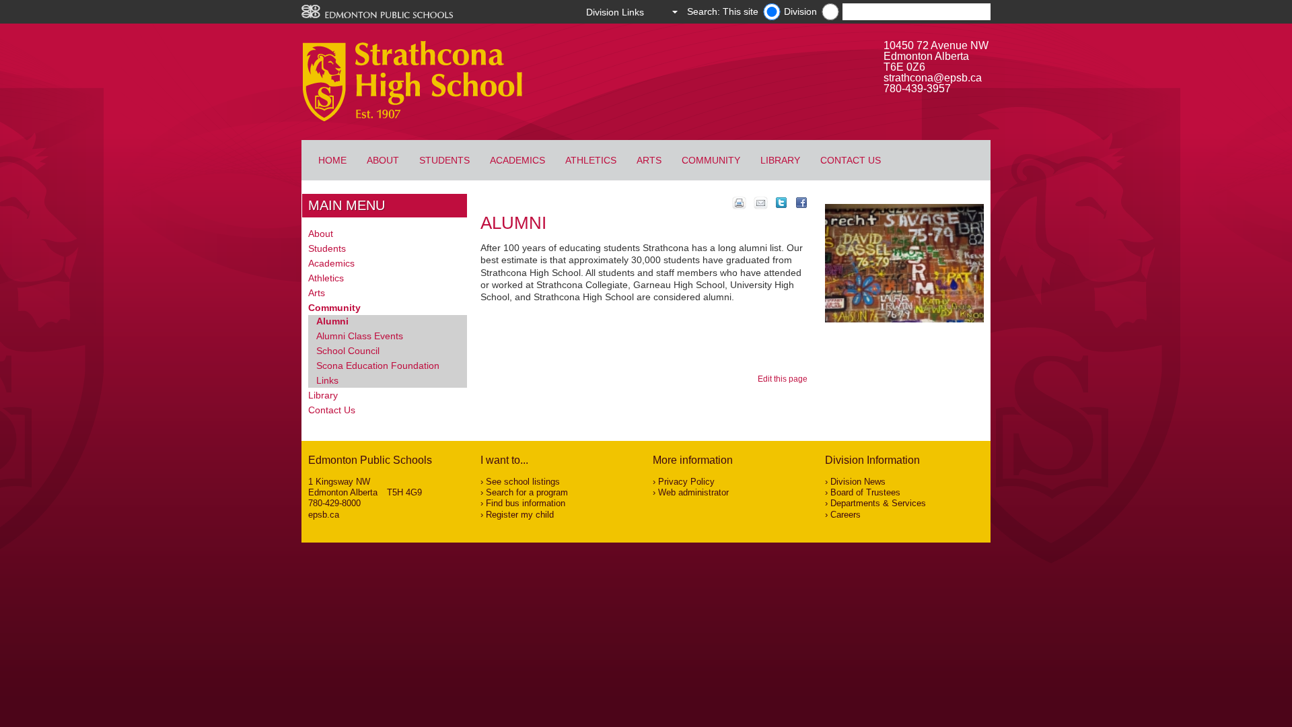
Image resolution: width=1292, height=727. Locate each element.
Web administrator (693, 492)
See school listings (523, 482)
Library (780, 160)
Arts (649, 160)
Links (327, 380)
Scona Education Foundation (377, 365)
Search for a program (527, 492)
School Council (348, 350)
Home (332, 160)
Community (711, 160)
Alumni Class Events (359, 336)
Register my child (520, 515)
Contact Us (850, 160)
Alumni (332, 321)
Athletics (590, 160)
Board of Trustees (865, 492)
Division (800, 11)
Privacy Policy (686, 482)
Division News (858, 482)
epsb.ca (323, 515)
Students (444, 160)
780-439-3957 (917, 88)
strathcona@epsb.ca (933, 77)
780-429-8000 (334, 503)
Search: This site (722, 11)
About (383, 160)
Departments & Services (878, 503)
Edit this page (785, 379)
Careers (845, 515)
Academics (517, 160)
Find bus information (525, 503)
